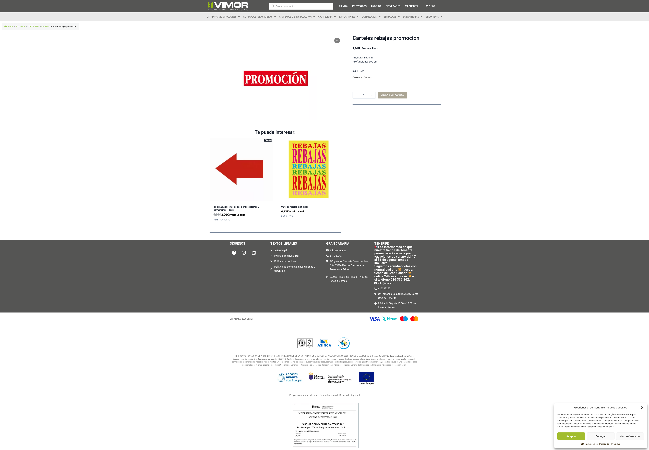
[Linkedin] (253, 252)
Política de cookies (589, 444)
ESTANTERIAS (411, 16)
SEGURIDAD (432, 16)
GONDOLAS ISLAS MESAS (258, 16)
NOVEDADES (393, 6)
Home (10, 26)
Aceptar (571, 436)
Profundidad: (360, 61)
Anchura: (358, 57)
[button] (642, 407)
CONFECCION (369, 16)
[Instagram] (244, 252)
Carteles (367, 77)
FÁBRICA (376, 6)
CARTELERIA (325, 16)
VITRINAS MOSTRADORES (221, 16)
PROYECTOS (359, 6)
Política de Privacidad (609, 444)
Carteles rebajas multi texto (294, 207)
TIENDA (343, 6)
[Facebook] (234, 252)
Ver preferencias (630, 436)
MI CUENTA (411, 6)
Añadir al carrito (392, 95)
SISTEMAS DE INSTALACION (295, 16)
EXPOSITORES (347, 16)
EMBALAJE (390, 16)
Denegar (600, 436)
